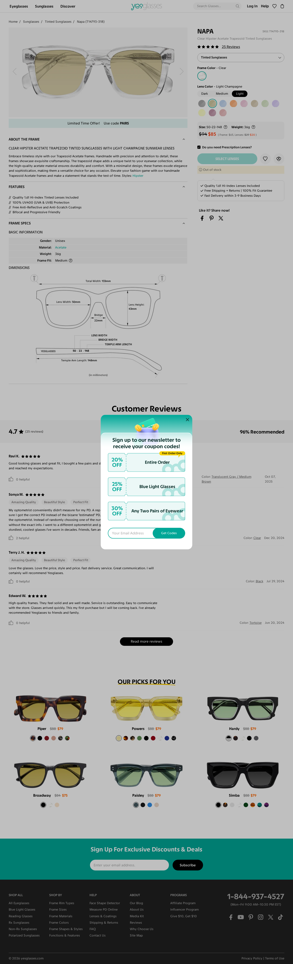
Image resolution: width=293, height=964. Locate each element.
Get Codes (169, 533)
